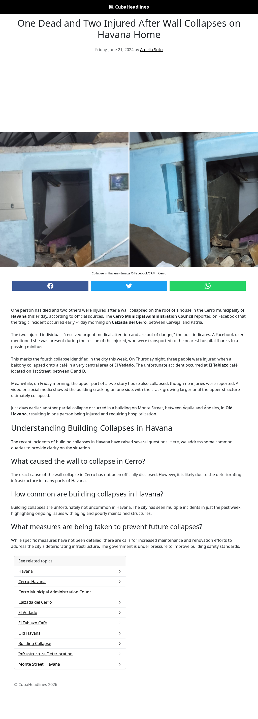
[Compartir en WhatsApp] (208, 286)
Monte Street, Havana (39, 664)
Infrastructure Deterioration (45, 654)
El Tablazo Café (32, 623)
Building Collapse (34, 643)
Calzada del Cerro (35, 602)
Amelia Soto (151, 49)
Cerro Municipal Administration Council (55, 592)
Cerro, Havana (32, 581)
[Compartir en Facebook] (50, 286)
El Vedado (27, 612)
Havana (25, 571)
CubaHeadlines (131, 7)
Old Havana (29, 633)
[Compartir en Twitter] (129, 286)
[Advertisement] (129, 94)
